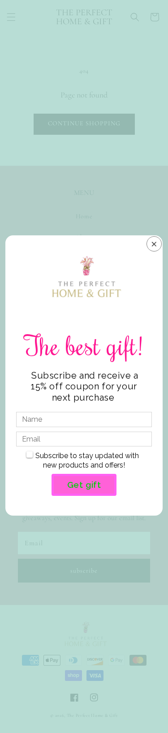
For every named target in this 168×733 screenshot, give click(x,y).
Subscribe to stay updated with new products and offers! (87, 460)
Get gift (84, 485)
